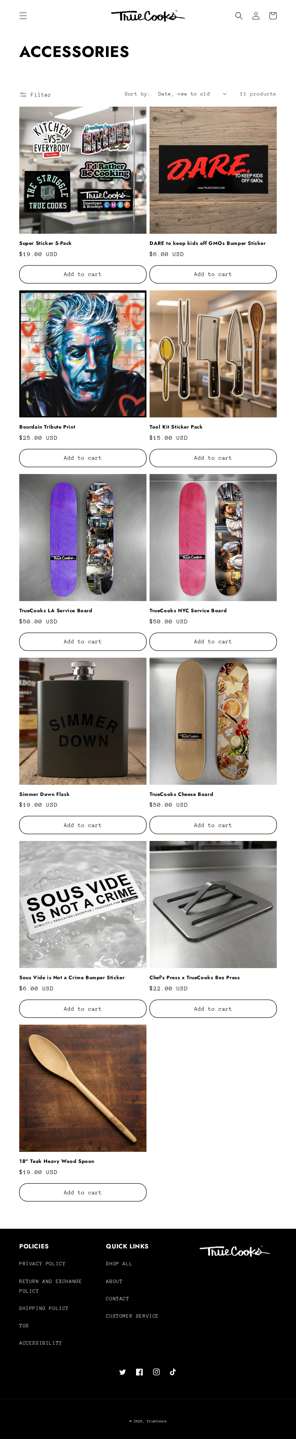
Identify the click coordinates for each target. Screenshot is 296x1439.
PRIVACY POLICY (42, 1263)
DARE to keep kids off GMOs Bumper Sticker (208, 243)
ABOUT (114, 1281)
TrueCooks (156, 1421)
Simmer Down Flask (44, 794)
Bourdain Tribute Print (47, 427)
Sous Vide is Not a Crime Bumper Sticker (71, 978)
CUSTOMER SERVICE (132, 1316)
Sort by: (138, 94)
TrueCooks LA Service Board (55, 611)
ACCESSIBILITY (40, 1343)
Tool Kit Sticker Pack (176, 427)
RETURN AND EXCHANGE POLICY (50, 1286)
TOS (24, 1325)
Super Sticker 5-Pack (45, 243)
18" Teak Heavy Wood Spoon (56, 1161)
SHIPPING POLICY (44, 1308)
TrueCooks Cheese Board (181, 794)
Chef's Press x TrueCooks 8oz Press (195, 978)
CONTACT (117, 1299)
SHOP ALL (119, 1263)
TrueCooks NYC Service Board (188, 611)
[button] (23, 15)
